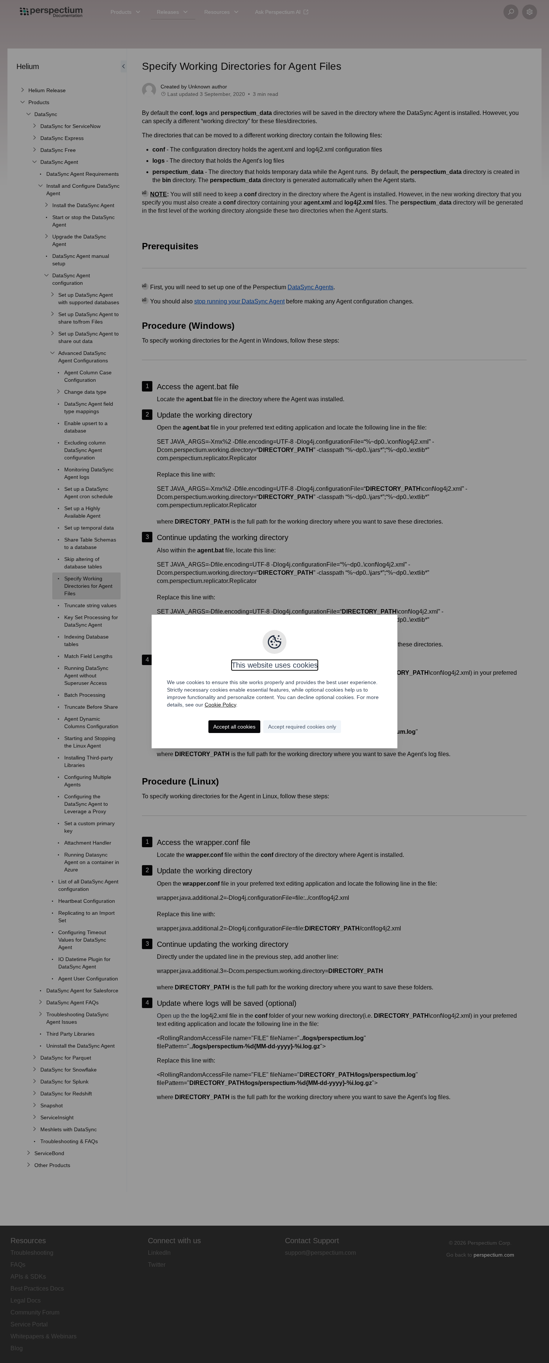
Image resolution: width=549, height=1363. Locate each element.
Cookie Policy (220, 705)
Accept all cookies (234, 727)
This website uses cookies (275, 665)
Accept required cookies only (302, 727)
